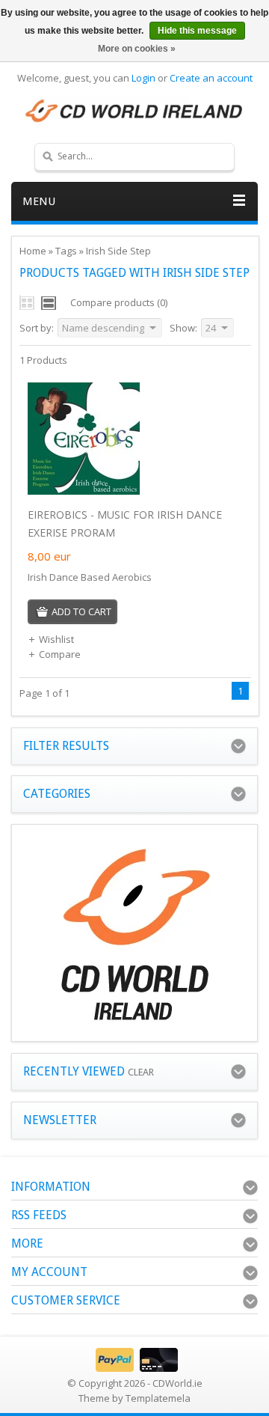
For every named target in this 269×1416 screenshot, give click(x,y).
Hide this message (197, 30)
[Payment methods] (135, 1368)
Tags (66, 250)
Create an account (211, 78)
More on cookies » (137, 48)
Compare (60, 654)
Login (143, 78)
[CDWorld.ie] (134, 111)
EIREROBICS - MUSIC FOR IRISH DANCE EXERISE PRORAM (125, 523)
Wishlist (56, 639)
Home (32, 250)
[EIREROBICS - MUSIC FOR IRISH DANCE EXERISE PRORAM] (84, 491)
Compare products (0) (118, 302)
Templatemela (158, 1398)
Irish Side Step (118, 250)
